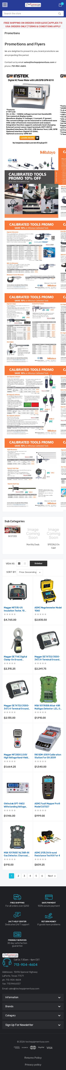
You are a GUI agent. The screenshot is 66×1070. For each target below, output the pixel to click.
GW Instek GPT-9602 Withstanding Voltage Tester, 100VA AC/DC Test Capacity (17, 805)
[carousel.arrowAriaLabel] (17, 897)
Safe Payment (49, 903)
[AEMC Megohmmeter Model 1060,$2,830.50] (48, 591)
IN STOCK (12, 536)
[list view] (25, 564)
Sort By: (11, 572)
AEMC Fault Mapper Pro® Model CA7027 (47, 805)
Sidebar (39, 563)
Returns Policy (33, 1057)
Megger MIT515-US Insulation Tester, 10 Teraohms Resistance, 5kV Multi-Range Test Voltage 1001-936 (17, 609)
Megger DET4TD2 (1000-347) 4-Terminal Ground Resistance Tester (47, 658)
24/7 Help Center (17, 921)
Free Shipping (17, 903)
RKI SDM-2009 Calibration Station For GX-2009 (48, 756)
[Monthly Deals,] (33, 533)
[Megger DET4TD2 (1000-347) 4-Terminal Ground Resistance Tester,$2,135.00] (17, 689)
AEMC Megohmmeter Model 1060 (48, 609)
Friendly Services (17, 940)
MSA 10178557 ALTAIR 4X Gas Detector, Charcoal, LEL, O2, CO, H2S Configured (16, 854)
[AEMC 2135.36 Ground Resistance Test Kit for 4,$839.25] (48, 836)
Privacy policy (33, 1064)
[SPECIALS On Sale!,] (53, 533)
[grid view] (19, 564)
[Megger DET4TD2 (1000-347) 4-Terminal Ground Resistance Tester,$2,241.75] (48, 640)
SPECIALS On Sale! (54, 546)
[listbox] (30, 572)
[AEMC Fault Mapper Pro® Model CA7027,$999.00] (48, 787)
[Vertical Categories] (5, 4)
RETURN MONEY (48, 921)
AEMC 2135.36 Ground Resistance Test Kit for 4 (47, 854)
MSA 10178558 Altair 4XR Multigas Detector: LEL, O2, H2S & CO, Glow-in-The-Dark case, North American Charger (48, 707)
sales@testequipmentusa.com (24, 988)
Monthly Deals (33, 544)
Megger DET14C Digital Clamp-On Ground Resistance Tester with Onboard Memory (15, 658)
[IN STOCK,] (12, 529)
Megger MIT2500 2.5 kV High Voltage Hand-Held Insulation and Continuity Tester (17, 756)
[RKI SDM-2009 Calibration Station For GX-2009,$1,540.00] (48, 738)
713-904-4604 (25, 965)
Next (50, 876)
